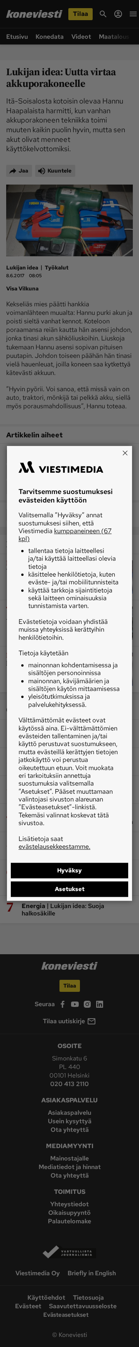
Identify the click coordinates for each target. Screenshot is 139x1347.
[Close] (125, 453)
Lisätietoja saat (54, 842)
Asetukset (70, 889)
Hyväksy (69, 871)
